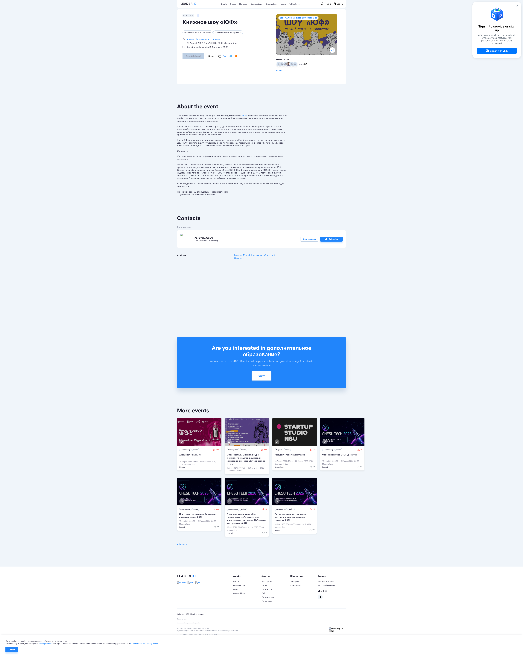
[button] (247, 576)
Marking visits (295, 585)
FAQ (263, 593)
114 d (217, 450)
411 (361, 466)
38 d (265, 450)
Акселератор (185, 450)
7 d (361, 450)
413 (313, 529)
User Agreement (46, 643)
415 (265, 532)
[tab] (247, 576)
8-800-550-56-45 (326, 581)
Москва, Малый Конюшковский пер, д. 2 (255, 255)
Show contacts (309, 239)
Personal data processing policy (188, 623)
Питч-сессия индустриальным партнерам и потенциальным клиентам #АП (290, 517)
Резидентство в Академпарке (290, 454)
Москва (191, 39)
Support (322, 576)
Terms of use (182, 619)
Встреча (279, 450)
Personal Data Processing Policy (144, 643)
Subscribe (333, 239)
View (261, 376)
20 (314, 466)
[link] (199, 444)
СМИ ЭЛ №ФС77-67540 (207, 634)
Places (233, 4)
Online (195, 450)
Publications (294, 4)
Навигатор (239, 258)
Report (279, 70)
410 (218, 526)
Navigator (243, 4)
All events (182, 544)
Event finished (193, 56)
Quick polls (294, 581)
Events (224, 4)
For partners (267, 601)
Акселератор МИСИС (190, 454)
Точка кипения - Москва (207, 39)
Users (283, 4)
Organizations (271, 4)
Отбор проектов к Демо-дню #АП (339, 454)
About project (267, 581)
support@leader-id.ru (327, 585)
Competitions (256, 4)
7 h (314, 450)
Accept (11, 649)
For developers (268, 597)
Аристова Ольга (203, 237)
